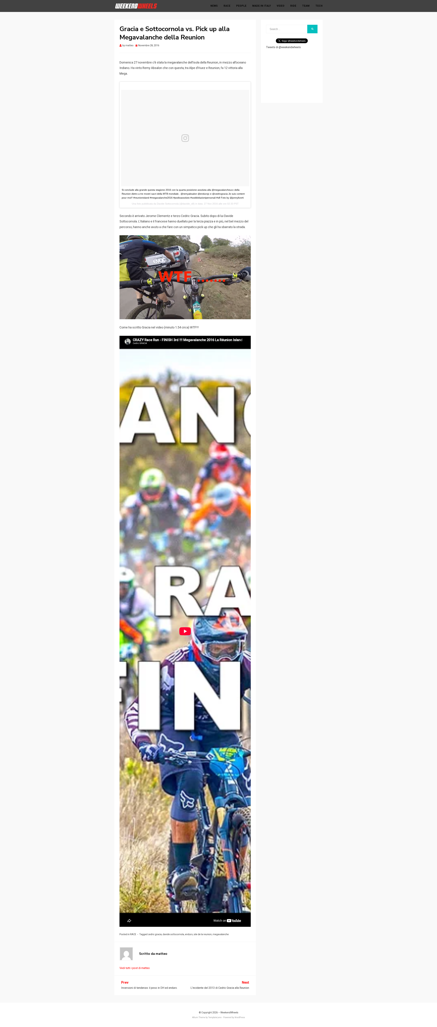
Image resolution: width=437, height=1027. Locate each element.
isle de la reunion (203, 934)
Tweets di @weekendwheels (283, 47)
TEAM (306, 5)
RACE (227, 5)
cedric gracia (155, 934)
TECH (319, 5)
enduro (189, 934)
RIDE (293, 5)
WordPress (240, 1017)
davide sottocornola (173, 934)
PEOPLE (241, 5)
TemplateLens (215, 1017)
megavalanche (221, 934)
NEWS (214, 5)
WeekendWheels (229, 1012)
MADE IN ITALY (261, 5)
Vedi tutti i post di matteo (134, 968)
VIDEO (281, 5)
